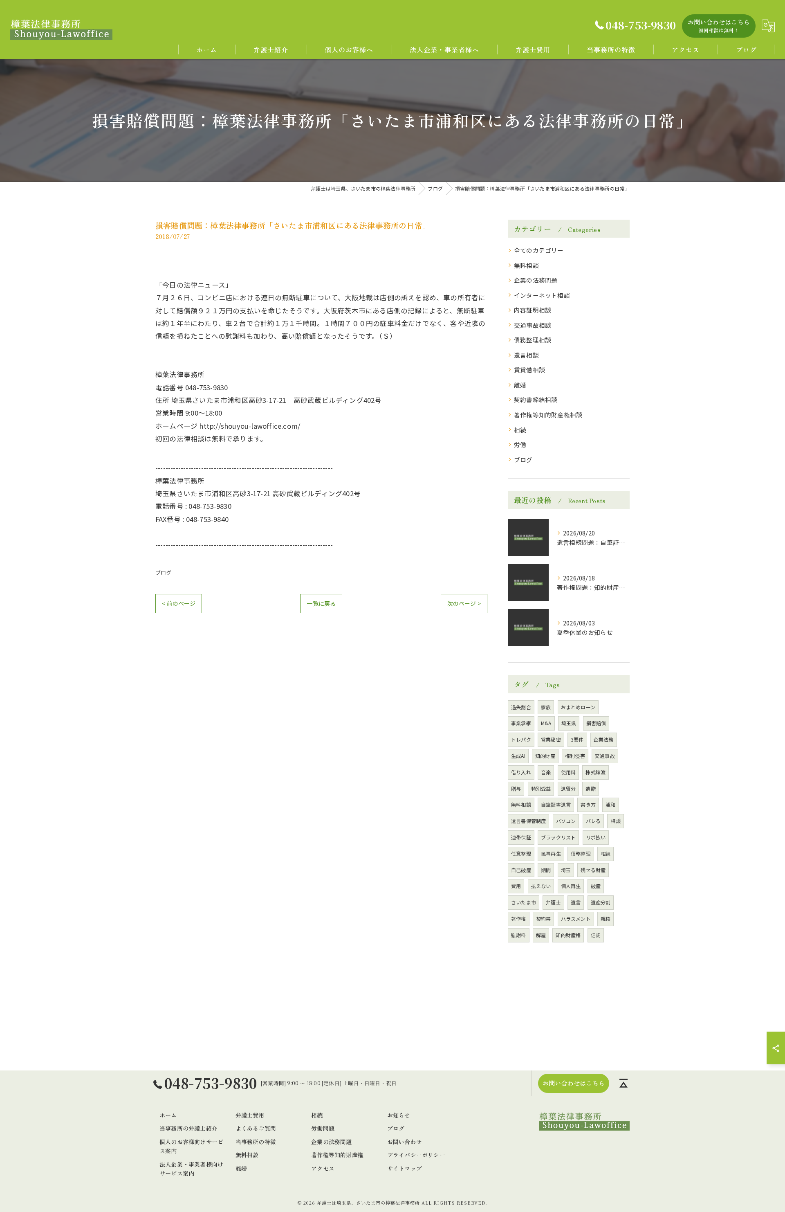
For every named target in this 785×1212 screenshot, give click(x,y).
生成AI (518, 755)
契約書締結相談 (535, 399)
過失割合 (521, 707)
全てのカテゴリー (539, 250)
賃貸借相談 (529, 369)
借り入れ (521, 772)
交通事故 (605, 755)
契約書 (543, 918)
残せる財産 (593, 869)
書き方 (588, 804)
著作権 (518, 918)
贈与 (516, 788)
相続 (520, 429)
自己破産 (521, 869)
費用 (516, 885)
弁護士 (553, 902)
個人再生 (571, 885)
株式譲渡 (595, 772)
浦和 (610, 804)
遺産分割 (601, 902)
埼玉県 (568, 723)
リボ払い (596, 837)
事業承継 (521, 723)
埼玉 (566, 869)
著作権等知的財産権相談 (548, 414)
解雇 (541, 934)
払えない (541, 885)
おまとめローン (578, 707)
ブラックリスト (558, 837)
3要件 (577, 739)
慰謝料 (518, 934)
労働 (520, 444)
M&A (546, 723)
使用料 (568, 772)
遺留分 (568, 788)
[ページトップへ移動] (623, 1083)
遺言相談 (526, 355)
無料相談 (526, 265)
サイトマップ (404, 1168)
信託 (596, 934)
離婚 (520, 384)
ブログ (163, 572)
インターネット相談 (542, 295)
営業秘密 (551, 739)
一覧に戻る (321, 603)
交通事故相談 (532, 325)
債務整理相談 (532, 339)
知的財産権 (568, 934)
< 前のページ (178, 603)
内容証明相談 (532, 310)
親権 (605, 918)
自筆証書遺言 (556, 804)
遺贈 (590, 788)
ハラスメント (576, 918)
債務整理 (581, 853)
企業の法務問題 (535, 280)
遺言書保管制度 (528, 820)
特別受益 (541, 788)
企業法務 (604, 739)
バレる (593, 820)
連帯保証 (521, 837)
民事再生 (551, 853)
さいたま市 (523, 902)
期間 (546, 869)
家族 (546, 707)
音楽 (546, 772)
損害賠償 (596, 723)
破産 (596, 885)
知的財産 (545, 755)
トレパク (521, 739)
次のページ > (464, 603)
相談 (615, 820)
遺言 (576, 902)
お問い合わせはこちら (719, 26)
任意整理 (521, 853)
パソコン (566, 820)
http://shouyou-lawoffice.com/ (249, 426)
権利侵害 (575, 755)
